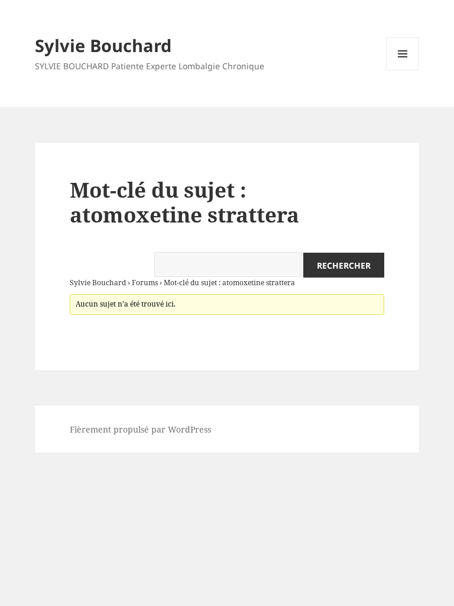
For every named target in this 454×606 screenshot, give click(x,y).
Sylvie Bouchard (103, 45)
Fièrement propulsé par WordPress (140, 429)
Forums (145, 283)
